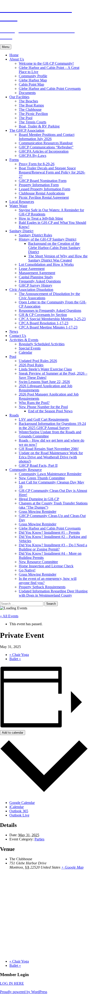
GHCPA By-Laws (32, 156)
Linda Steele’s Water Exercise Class (45, 369)
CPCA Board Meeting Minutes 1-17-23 (48, 327)
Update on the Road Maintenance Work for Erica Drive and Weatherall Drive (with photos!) (51, 457)
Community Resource (25, 470)
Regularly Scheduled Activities (42, 344)
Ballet (15, 659)
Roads (14, 415)
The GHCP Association (26, 130)
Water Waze (18, 206)
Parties (39, 839)
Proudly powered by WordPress (23, 992)
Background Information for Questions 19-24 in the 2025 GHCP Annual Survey (52, 426)
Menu (5, 47)
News (13, 331)
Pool (12, 357)
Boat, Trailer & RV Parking (39, 126)
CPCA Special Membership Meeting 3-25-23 (52, 319)
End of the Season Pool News (50, 411)
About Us (16, 59)
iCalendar (16, 807)
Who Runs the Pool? (34, 403)
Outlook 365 (18, 811)
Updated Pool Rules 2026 (38, 361)
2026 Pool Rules (31, 365)
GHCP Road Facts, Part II (38, 465)
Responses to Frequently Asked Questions (50, 310)
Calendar (25, 352)
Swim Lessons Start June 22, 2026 (44, 382)
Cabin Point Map (31, 84)
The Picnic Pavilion (33, 114)
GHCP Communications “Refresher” (46, 147)
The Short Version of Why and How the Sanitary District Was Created (58, 258)
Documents (27, 93)
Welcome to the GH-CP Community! (46, 63)
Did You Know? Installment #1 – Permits (49, 532)
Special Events (30, 348)
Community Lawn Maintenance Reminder (50, 474)
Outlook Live (19, 815)
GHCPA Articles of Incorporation (44, 151)
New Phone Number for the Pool (43, 407)
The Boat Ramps (31, 105)
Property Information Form (39, 185)
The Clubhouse (30, 109)
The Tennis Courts (32, 122)
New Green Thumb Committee (42, 478)
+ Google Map (72, 867)
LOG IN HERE (12, 983)
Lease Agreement (32, 269)
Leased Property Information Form (44, 189)
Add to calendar (12, 732)
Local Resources (21, 202)
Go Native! (27, 570)
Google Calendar (22, 803)
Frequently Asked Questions (40, 281)
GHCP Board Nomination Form (42, 181)
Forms (14, 160)
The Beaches (28, 101)
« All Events (9, 616)
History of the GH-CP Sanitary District (47, 239)
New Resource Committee (38, 562)
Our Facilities (19, 97)
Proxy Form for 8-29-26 (36, 164)
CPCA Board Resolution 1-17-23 (43, 323)
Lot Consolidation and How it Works (46, 264)
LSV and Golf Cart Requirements (44, 419)
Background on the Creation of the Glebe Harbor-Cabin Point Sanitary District (54, 248)
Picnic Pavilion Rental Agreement (44, 197)
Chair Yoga (19, 655)
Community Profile (33, 76)
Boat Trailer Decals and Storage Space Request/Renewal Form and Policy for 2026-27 (52, 172)
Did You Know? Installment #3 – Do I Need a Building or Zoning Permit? (53, 547)
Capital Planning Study (36, 277)
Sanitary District (21, 231)
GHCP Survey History (35, 285)
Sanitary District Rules (35, 235)
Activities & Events (23, 340)
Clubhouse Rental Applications (42, 193)
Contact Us (17, 336)
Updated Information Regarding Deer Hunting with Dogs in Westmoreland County (53, 593)
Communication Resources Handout (46, 143)
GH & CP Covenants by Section (43, 315)
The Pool (25, 118)
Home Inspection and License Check (46, 566)
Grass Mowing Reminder (37, 512)
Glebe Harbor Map (33, 80)
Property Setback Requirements (42, 587)
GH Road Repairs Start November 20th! (49, 449)
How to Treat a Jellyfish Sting (41, 218)
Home (14, 55)
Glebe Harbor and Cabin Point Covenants (50, 89)
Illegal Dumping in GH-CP (39, 499)
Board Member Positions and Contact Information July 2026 (46, 137)
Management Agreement (37, 273)
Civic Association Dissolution (31, 290)
